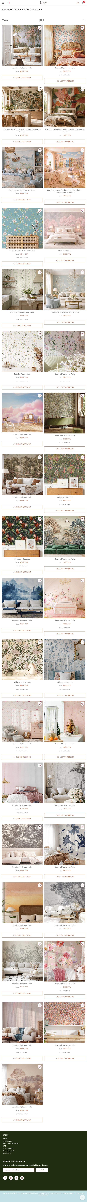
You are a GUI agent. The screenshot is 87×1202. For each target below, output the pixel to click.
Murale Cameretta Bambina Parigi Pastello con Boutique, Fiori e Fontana (64, 191)
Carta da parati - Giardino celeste (22, 251)
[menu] (3, 2)
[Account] (78, 2)
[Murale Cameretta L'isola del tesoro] (22, 167)
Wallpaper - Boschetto (22, 682)
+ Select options (22, 78)
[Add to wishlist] (40, 28)
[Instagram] (11, 1178)
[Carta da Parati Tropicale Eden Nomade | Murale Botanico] (22, 107)
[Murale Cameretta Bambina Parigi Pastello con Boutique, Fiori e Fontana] (64, 167)
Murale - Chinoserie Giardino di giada (65, 312)
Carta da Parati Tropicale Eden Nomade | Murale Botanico (22, 130)
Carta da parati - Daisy (22, 374)
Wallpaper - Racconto (65, 497)
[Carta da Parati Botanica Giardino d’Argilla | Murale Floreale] (64, 107)
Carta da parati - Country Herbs (22, 312)
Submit (41, 1170)
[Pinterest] (16, 1178)
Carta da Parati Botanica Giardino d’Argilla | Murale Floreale (65, 130)
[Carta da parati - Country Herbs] (22, 289)
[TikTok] (22, 1178)
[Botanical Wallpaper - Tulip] (22, 45)
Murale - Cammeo (65, 251)
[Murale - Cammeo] (64, 228)
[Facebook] (5, 1178)
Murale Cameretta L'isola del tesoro (22, 190)
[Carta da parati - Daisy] (22, 351)
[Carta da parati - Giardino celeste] (22, 228)
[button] (40, 20)
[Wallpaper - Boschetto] (22, 659)
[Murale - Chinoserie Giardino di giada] (64, 289)
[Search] (9, 2)
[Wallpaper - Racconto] (64, 474)
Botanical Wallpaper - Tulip (22, 68)
